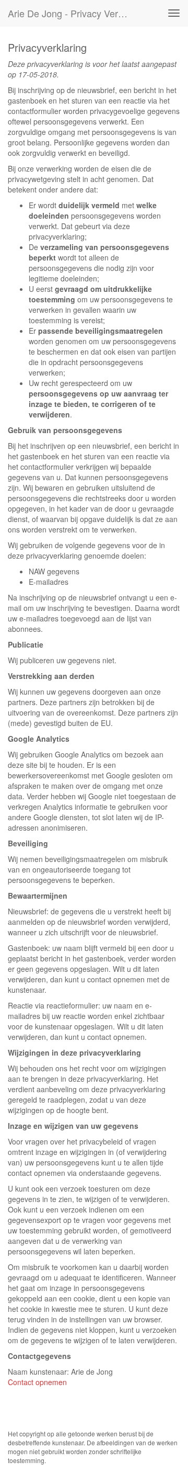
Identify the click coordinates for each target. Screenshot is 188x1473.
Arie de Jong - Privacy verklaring (72, 13)
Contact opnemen (37, 1382)
